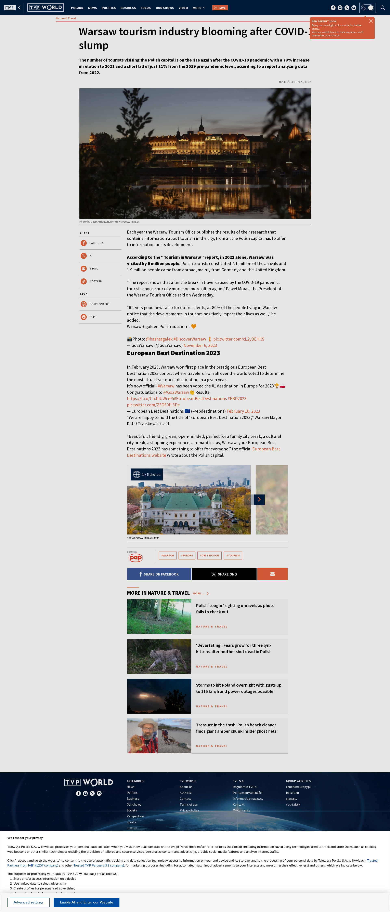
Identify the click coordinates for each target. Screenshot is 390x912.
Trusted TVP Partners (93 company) (99, 865)
